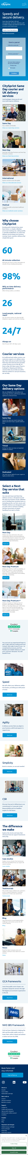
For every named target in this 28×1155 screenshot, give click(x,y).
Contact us (4, 1107)
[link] (9, 694)
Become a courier (6, 1102)
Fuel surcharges (5, 1128)
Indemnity (4, 1130)
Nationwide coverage (7, 1093)
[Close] (26, 1135)
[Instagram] (3, 1082)
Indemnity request (6, 1132)
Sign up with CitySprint (7, 1111)
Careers (3, 1098)
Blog (2, 1121)
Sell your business (6, 1100)
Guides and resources (7, 1109)
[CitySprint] (5, 4)
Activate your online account (9, 1113)
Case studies (4, 1091)
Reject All (14, 1148)
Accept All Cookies (14, 1152)
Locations (3, 1114)
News (2, 1120)
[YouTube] (25, 1082)
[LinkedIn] (14, 1082)
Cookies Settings (13, 1143)
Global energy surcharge (7, 1127)
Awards (3, 1090)
